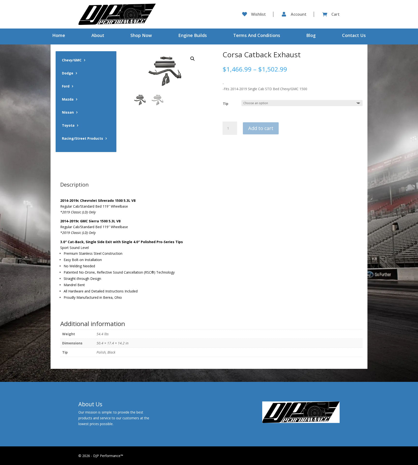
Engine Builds (192, 36)
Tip (225, 103)
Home (58, 36)
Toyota (68, 126)
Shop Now (141, 36)
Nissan (68, 113)
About (97, 36)
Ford (65, 86)
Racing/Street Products (82, 139)
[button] (192, 58)
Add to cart (260, 128)
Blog (311, 36)
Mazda (68, 100)
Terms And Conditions (256, 36)
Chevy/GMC (72, 60)
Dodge (67, 73)
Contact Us (354, 36)
